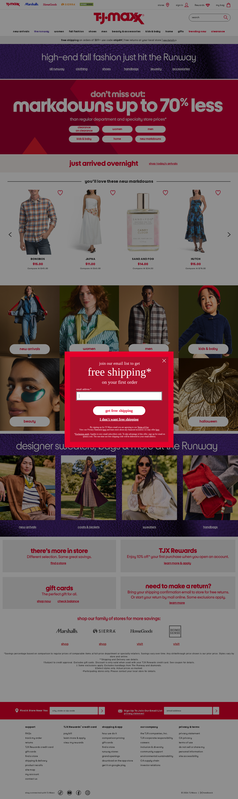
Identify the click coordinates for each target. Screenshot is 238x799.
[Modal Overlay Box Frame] (119, 399)
